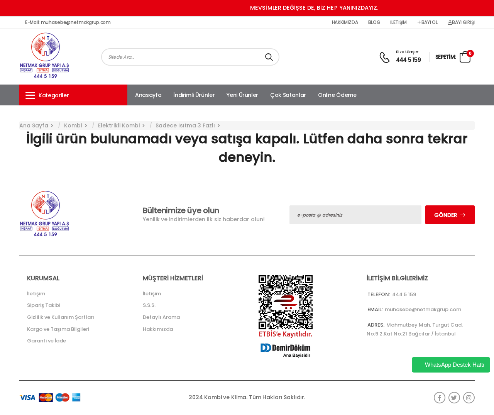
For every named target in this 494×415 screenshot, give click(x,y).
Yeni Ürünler (242, 95)
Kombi (73, 125)
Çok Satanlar (288, 95)
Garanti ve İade (46, 340)
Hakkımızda (345, 22)
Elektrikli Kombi (119, 125)
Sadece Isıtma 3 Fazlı (185, 125)
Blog (374, 22)
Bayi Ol (429, 22)
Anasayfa (148, 95)
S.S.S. (149, 305)
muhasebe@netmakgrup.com (423, 309)
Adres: (375, 325)
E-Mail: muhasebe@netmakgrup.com (68, 22)
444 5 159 (408, 60)
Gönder (445, 215)
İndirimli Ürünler (194, 95)
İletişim (398, 22)
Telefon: (378, 294)
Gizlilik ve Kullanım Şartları (60, 317)
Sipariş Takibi (43, 305)
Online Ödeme (337, 95)
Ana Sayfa (33, 125)
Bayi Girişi (463, 22)
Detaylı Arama (161, 317)
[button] (73, 95)
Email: (375, 309)
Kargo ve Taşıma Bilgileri (58, 329)
